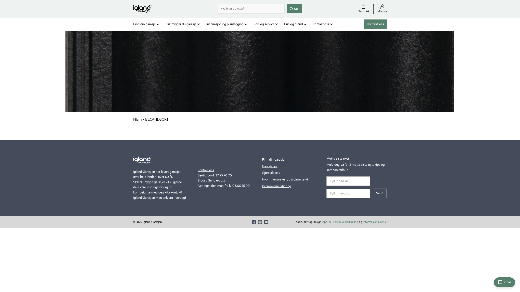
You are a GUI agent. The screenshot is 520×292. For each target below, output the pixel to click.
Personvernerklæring (276, 186)
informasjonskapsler (375, 222)
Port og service (264, 24)
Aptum (326, 222)
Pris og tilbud (293, 24)
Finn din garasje (144, 24)
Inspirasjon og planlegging (225, 24)
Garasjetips (269, 166)
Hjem (137, 119)
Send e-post (216, 180)
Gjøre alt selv (271, 173)
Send (379, 193)
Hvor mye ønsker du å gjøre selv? (285, 179)
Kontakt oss (321, 24)
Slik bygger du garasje (181, 24)
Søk (296, 9)
